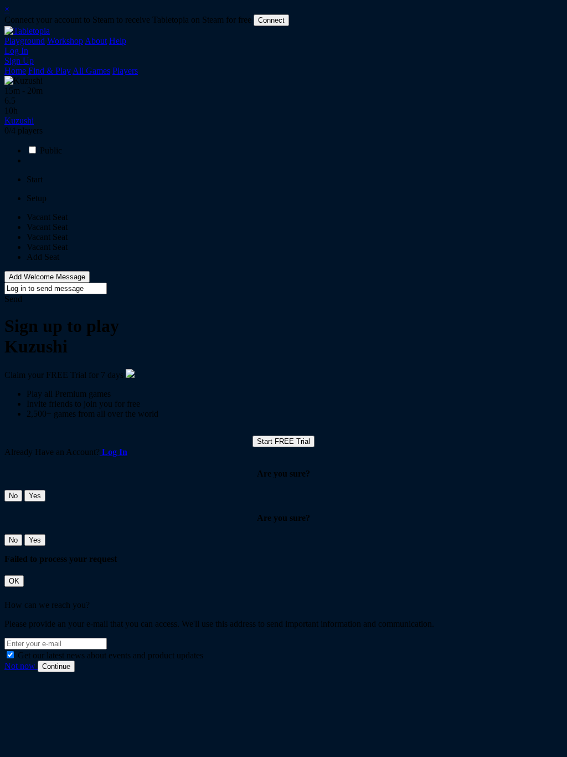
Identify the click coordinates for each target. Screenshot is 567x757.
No (13, 496)
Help (117, 40)
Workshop (65, 40)
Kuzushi (19, 120)
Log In (16, 50)
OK (14, 581)
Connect (271, 20)
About (96, 40)
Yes (35, 496)
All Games (91, 70)
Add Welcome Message (47, 277)
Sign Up (19, 60)
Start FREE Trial (283, 441)
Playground (24, 40)
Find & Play (49, 70)
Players (125, 70)
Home (15, 70)
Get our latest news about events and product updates (110, 655)
